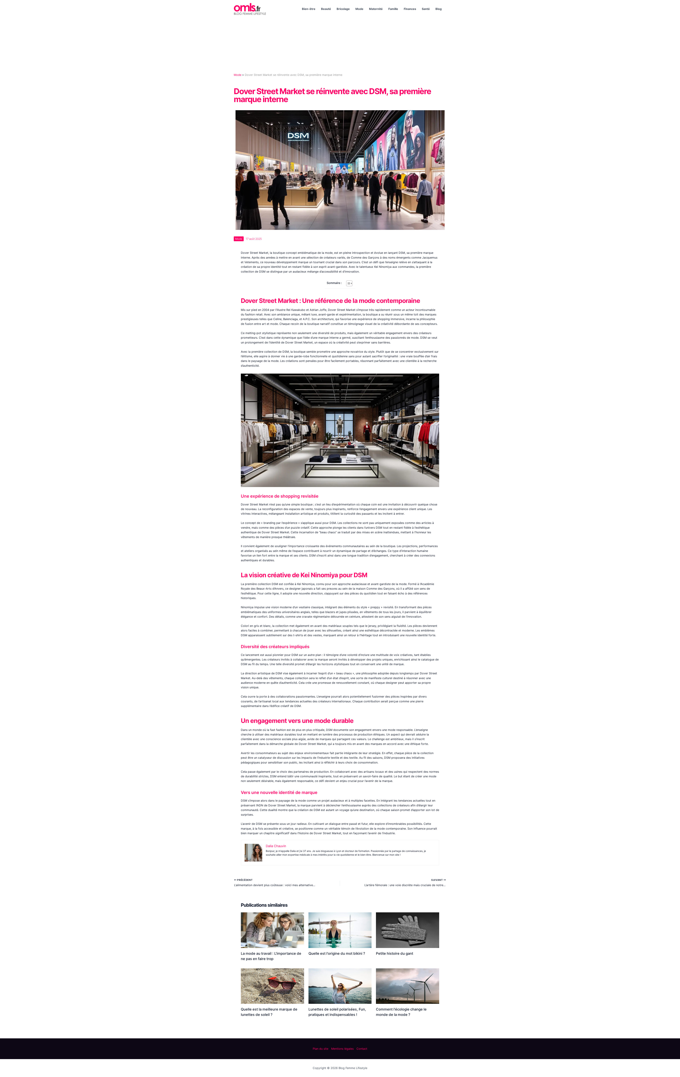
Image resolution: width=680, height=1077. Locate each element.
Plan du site (320, 1048)
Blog (438, 9)
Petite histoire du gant (394, 953)
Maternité (376, 9)
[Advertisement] (340, 44)
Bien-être (308, 9)
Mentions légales (342, 1048)
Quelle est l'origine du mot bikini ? (336, 953)
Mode (359, 9)
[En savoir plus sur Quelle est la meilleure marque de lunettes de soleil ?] (272, 986)
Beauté (326, 9)
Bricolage (343, 9)
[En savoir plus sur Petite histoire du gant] (407, 930)
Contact (361, 1048)
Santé (426, 9)
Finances (410, 9)
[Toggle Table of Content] (348, 283)
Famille (393, 9)
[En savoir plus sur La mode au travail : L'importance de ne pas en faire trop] (272, 930)
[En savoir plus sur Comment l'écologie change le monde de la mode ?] (407, 986)
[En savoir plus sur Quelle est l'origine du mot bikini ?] (340, 930)
